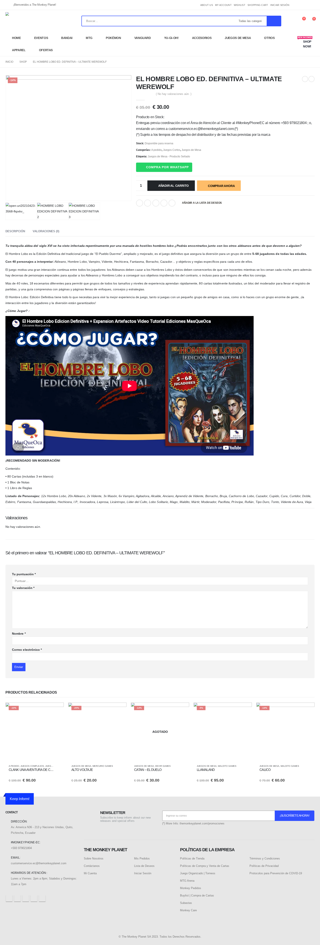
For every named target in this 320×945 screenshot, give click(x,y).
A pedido (156, 149)
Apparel (19, 50)
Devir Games (163, 766)
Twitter (147, 203)
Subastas (186, 903)
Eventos (41, 38)
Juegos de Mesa (238, 38)
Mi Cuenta (90, 873)
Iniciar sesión (280, 5)
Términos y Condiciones (264, 858)
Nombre (19, 633)
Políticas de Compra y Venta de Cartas (204, 866)
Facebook (139, 203)
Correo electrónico (27, 649)
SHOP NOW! (305, 42)
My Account (223, 5)
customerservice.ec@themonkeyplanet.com (38, 863)
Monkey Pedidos (190, 888)
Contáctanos (92, 866)
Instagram (34, 898)
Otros (269, 38)
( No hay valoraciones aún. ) (173, 94)
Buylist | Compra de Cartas (197, 895)
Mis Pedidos (142, 858)
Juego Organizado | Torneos (197, 873)
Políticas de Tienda (192, 858)
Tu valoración (23, 588)
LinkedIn (155, 203)
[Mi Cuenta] (290, 21)
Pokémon (113, 38)
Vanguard (142, 38)
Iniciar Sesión (142, 873)
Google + (163, 203)
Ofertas (46, 50)
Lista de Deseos (144, 866)
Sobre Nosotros (93, 858)
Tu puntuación (24, 574)
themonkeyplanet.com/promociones (202, 823)
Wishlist (239, 5)
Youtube (25, 898)
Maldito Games (227, 766)
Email (171, 203)
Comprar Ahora (221, 186)
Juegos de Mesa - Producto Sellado (169, 156)
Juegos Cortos (171, 149)
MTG (89, 38)
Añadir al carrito (173, 185)
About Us (206, 5)
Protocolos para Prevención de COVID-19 (275, 873)
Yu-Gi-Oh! (171, 38)
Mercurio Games (103, 766)
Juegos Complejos (32, 766)
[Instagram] (311, 5)
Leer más (182, 710)
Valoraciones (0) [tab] (46, 231)
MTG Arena (187, 880)
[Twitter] (304, 5)
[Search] (274, 21)
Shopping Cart (258, 5)
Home (16, 38)
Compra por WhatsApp (167, 167)
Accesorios (202, 38)
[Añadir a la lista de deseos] (58, 766)
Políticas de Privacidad (264, 866)
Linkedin (42, 898)
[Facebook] (297, 5)
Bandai (66, 38)
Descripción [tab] (15, 231)
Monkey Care (188, 910)
